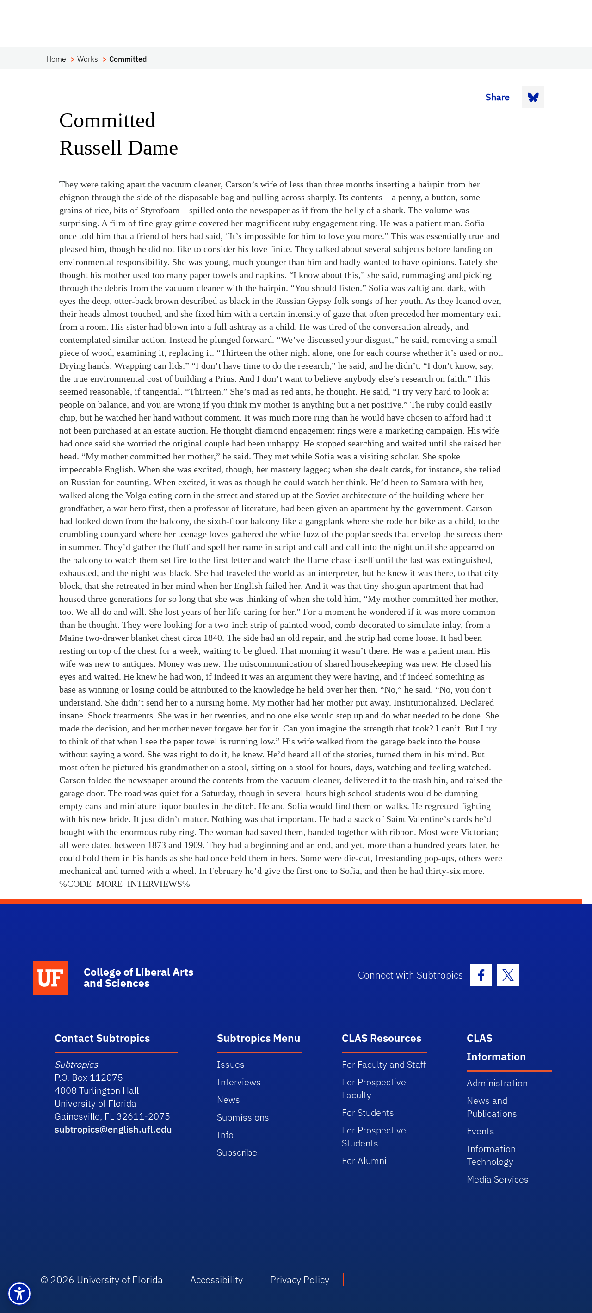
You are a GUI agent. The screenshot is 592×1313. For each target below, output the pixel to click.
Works (87, 58)
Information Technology (491, 1155)
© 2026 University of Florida (102, 1279)
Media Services (498, 1179)
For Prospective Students (374, 1136)
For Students (368, 1112)
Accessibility (216, 1279)
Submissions (243, 1117)
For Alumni (364, 1160)
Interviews (239, 1082)
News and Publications (492, 1107)
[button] (19, 1294)
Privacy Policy (299, 1279)
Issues (231, 1064)
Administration (497, 1083)
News (228, 1099)
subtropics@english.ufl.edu (113, 1129)
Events (480, 1131)
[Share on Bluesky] (533, 97)
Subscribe (237, 1152)
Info (225, 1134)
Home (56, 58)
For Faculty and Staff (384, 1064)
